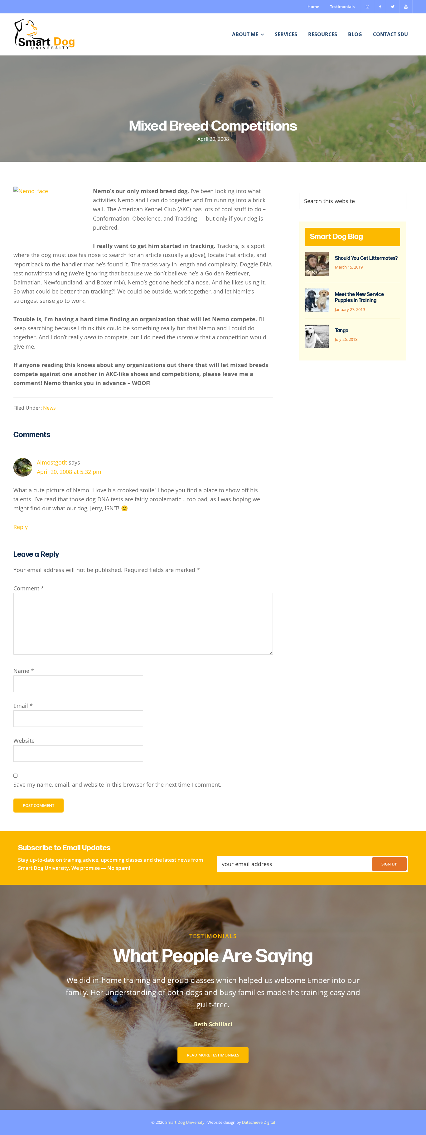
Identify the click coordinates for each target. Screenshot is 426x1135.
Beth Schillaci (213, 1024)
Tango (341, 331)
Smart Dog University (185, 1122)
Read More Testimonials (213, 1055)
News (49, 407)
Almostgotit (52, 462)
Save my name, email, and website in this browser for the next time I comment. (117, 784)
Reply (20, 527)
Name (23, 671)
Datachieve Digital (258, 1122)
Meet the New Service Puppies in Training (359, 297)
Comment (28, 588)
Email (23, 705)
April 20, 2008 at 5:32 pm (69, 471)
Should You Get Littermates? (366, 258)
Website (24, 740)
